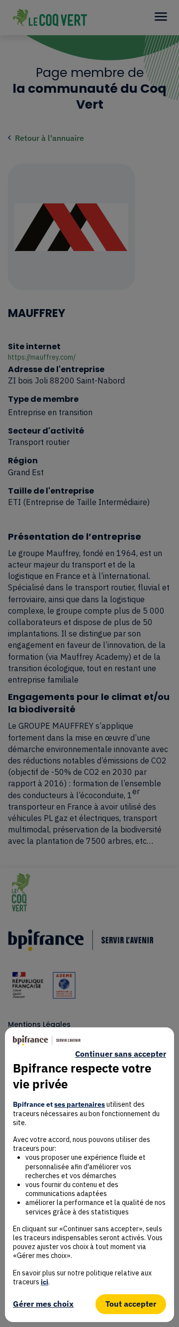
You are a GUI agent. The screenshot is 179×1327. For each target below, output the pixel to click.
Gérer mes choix (43, 1304)
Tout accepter (130, 1304)
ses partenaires (79, 1104)
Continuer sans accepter (120, 1054)
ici (44, 1281)
